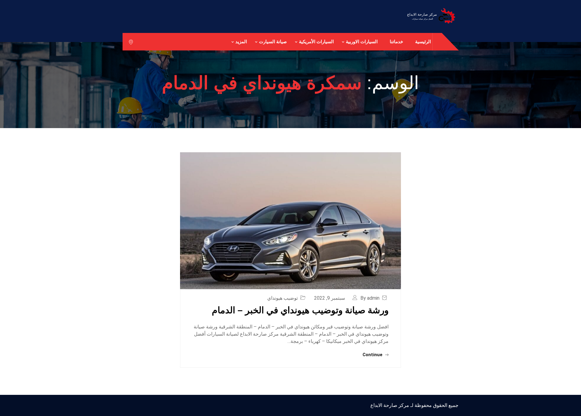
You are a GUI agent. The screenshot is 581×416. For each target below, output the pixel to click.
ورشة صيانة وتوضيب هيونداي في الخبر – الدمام (300, 310)
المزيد (241, 41)
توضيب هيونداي (282, 298)
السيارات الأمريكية (316, 41)
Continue (373, 354)
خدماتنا (396, 41)
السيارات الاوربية (362, 41)
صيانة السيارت (273, 41)
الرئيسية (423, 41)
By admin (369, 298)
